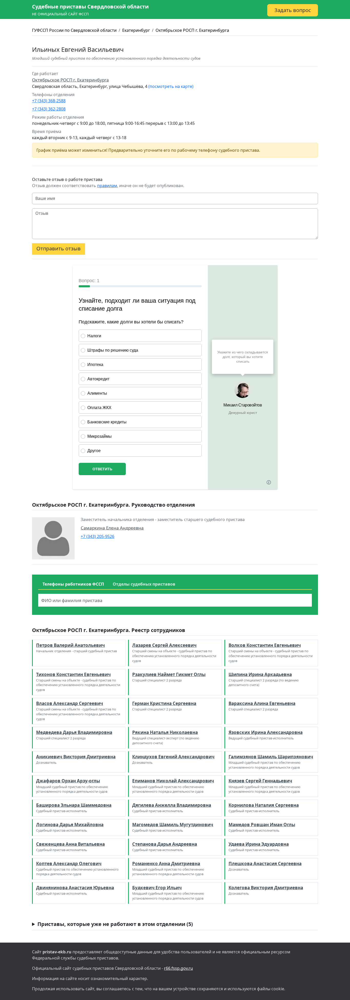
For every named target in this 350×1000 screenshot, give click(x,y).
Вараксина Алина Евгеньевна (262, 703)
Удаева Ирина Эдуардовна (259, 844)
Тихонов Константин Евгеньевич (73, 674)
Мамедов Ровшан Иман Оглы (262, 825)
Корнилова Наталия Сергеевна (264, 805)
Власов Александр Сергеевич (69, 703)
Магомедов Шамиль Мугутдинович (172, 825)
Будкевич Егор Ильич (157, 888)
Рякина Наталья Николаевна (165, 732)
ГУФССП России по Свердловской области (74, 30)
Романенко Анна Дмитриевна (166, 863)
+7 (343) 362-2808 (49, 109)
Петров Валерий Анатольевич (70, 645)
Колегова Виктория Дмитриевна (266, 888)
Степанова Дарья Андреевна (164, 844)
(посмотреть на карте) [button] (170, 86)
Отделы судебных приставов (144, 584)
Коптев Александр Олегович (68, 863)
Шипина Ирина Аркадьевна (260, 674)
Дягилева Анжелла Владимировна (171, 805)
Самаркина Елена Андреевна (112, 528)
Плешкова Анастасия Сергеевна (265, 863)
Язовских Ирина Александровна (266, 732)
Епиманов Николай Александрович (173, 781)
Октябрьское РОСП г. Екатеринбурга (192, 30)
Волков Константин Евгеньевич (265, 645)
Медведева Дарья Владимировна (74, 732)
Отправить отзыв (58, 248)
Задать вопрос (292, 10)
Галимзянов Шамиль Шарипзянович (271, 757)
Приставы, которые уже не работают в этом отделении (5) (115, 924)
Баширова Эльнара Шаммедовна (73, 805)
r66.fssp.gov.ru (178, 968)
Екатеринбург (136, 30)
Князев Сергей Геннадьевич (260, 781)
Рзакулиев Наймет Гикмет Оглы (168, 674)
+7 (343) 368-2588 (49, 101)
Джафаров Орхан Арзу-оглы (68, 781)
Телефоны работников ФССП (73, 584)
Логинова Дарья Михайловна (70, 825)
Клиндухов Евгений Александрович (173, 757)
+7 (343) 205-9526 (97, 536)
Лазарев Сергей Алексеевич (164, 645)
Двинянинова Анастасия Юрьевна (75, 888)
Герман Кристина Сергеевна (164, 703)
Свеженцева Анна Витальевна (70, 844)
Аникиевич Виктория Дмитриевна (76, 757)
